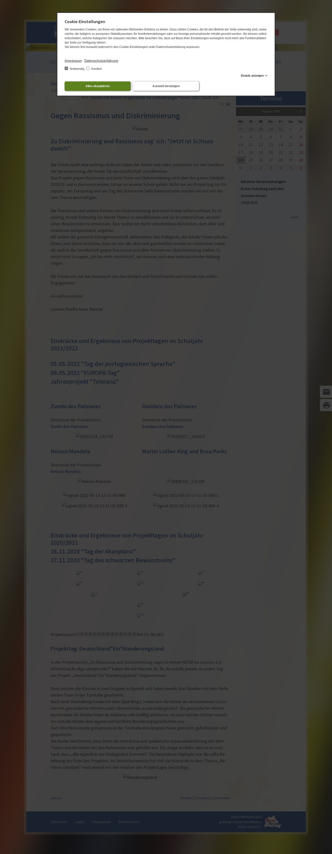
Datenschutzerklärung (101, 61)
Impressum (73, 61)
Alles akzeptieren (98, 86)
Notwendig (77, 69)
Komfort (96, 69)
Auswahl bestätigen (166, 86)
